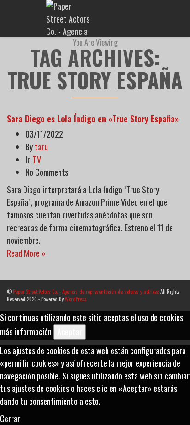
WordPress (76, 299)
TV (37, 160)
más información (26, 332)
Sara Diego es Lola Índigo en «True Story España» (93, 119)
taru (41, 147)
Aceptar (69, 332)
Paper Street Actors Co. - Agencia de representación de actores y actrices (86, 291)
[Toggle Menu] (177, 19)
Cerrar (10, 419)
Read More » (26, 253)
